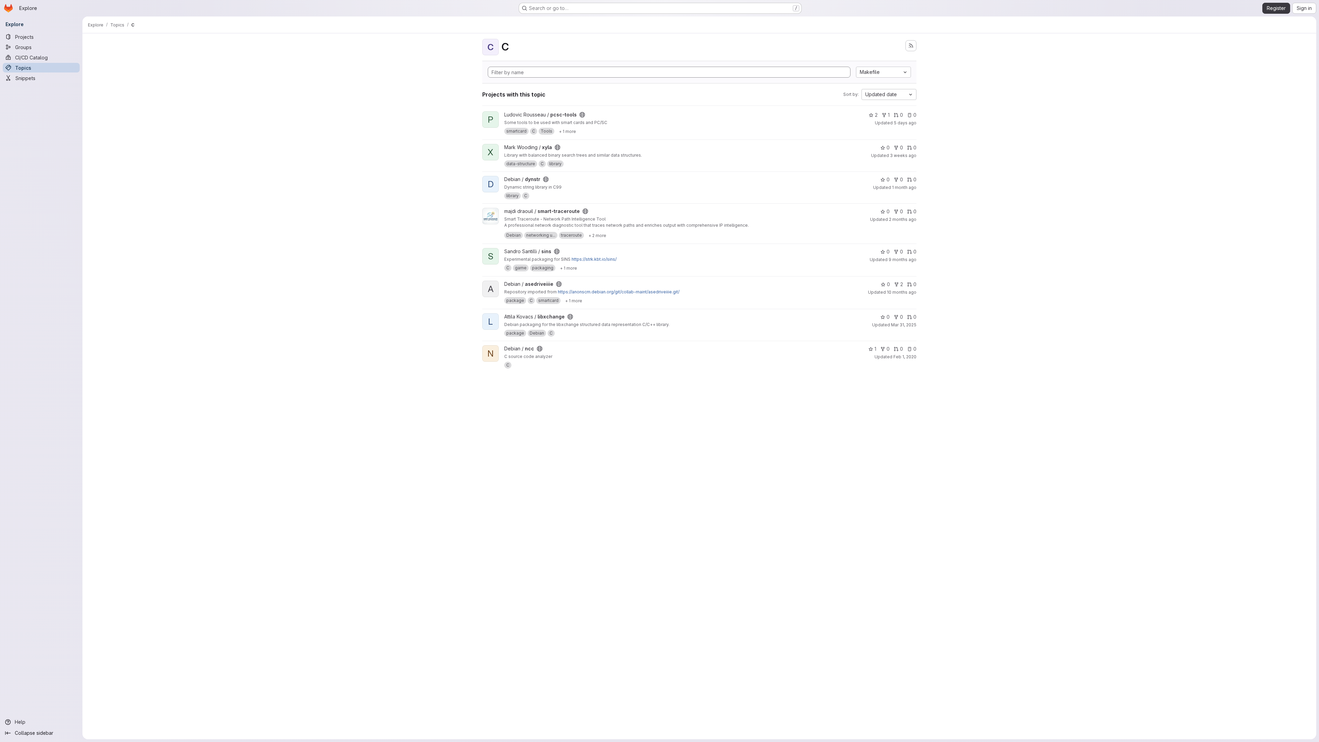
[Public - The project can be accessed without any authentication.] (582, 114)
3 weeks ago (903, 155)
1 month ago (904, 187)
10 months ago (901, 292)
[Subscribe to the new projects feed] (910, 45)
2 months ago (902, 219)
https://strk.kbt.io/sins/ (594, 259)
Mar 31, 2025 (903, 324)
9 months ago (902, 259)
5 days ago (905, 122)
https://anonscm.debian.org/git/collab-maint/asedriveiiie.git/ (618, 291)
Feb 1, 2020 (904, 356)
